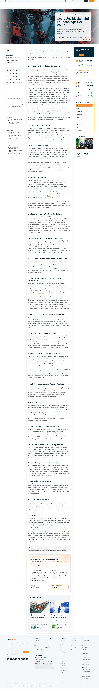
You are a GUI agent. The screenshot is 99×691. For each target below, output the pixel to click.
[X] (11, 659)
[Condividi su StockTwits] (13, 79)
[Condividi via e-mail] (7, 79)
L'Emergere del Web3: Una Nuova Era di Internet (15, 120)
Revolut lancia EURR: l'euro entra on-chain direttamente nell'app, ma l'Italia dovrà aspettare (84, 153)
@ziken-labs (9, 62)
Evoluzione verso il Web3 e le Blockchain (13, 116)
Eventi (50, 1)
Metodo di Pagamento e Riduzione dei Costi (15, 145)
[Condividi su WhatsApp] (13, 70)
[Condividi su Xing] (19, 76)
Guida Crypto (63, 665)
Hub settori (47, 640)
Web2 (39, 261)
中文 (79, 127)
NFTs (29, 473)
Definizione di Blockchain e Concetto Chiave (15, 107)
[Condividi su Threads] (16, 73)
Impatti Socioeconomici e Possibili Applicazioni (14, 139)
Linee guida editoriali (86, 669)
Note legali (84, 649)
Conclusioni (10, 157)
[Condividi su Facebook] (10, 70)
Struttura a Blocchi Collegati (13, 111)
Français (80, 114)
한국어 (79, 120)
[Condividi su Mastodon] (10, 79)
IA (45, 642)
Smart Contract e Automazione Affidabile (14, 133)
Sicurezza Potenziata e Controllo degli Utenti (15, 136)
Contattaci (84, 642)
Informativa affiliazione (86, 676)
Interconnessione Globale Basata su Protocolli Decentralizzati (14, 126)
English (79, 108)
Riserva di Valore (11, 142)
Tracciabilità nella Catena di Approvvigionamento (13, 148)
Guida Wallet (62, 667)
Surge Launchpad (40, 659)
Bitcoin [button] (41, 110)
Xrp (61, 645)
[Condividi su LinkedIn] (19, 70)
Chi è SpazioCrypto (86, 640)
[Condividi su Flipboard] (10, 82)
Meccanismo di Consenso (13, 113)
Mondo (43, 1)
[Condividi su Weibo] (16, 76)
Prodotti (72, 645)
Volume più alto (37, 645)
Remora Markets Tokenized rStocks (43, 665)
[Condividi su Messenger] (16, 79)
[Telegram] (16, 659)
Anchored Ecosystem (41, 657)
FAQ (83, 643)
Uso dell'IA (84, 674)
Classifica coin (37, 640)
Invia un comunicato (86, 664)
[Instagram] (13, 659)
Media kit (84, 657)
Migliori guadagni (37, 642)
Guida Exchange (63, 668)
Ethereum (62, 643)
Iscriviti (81, 54)
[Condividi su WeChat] (13, 82)
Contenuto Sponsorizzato (87, 678)
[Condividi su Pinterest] (19, 73)
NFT (61, 649)
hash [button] (33, 154)
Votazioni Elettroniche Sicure (13, 155)
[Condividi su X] (7, 70)
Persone (72, 643)
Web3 (20, 1)
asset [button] (64, 549)
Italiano (80, 105)
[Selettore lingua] (65, 1)
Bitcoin (61, 642)
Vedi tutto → (90, 79)
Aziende (72, 642)
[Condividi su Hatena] (7, 82)
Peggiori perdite (37, 643)
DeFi (46, 643)
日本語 (79, 130)
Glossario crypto (63, 670)
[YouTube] (27, 659)
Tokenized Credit (47, 663)
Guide (36, 1)
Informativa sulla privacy (47, 686)
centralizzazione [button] (33, 244)
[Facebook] (8, 659)
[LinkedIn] (19, 659)
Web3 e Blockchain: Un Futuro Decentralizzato (13, 129)
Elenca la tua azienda (86, 659)
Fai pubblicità (84, 655)
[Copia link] (19, 82)
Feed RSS (84, 651)
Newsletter (62, 672)
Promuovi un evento (86, 662)
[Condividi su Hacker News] (10, 73)
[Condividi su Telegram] (16, 70)
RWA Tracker (37, 652)
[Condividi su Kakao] (19, 79)
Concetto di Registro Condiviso (14, 109)
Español (80, 111)
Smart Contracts (78, 14)
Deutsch (80, 117)
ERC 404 (49, 661)
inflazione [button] (58, 407)
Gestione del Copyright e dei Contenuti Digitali (15, 151)
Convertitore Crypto (38, 649)
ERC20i (38, 663)
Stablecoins (78, 150)
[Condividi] (16, 82)
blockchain (40, 69)
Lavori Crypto (73, 647)
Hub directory (73, 640)
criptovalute (41, 429)
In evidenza (36, 647)
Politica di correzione (86, 671)
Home (9, 7)
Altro (55, 1)
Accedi (54, 590)
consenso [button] (61, 82)
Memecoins (47, 645)
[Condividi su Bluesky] (13, 73)
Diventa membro (85, 645)
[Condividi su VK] (10, 76)
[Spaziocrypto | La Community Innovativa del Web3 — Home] (18, 639)
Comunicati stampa (64, 652)
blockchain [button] (43, 54)
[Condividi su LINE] (13, 76)
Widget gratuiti (85, 647)
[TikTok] (22, 659)
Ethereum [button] (41, 292)
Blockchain (28, 1)
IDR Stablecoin (39, 661)
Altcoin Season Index (38, 651)
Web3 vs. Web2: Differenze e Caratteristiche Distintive (13, 123)
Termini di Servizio (39, 686)
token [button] (49, 195)
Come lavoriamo (86, 39)
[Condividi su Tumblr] (7, 76)
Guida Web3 (14, 7)
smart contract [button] (34, 306)
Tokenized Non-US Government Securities (44, 667)
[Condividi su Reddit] (7, 73)
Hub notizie (62, 640)
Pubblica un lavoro (85, 661)
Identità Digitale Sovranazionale (14, 153)
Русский (80, 124)
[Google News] (24, 659)
